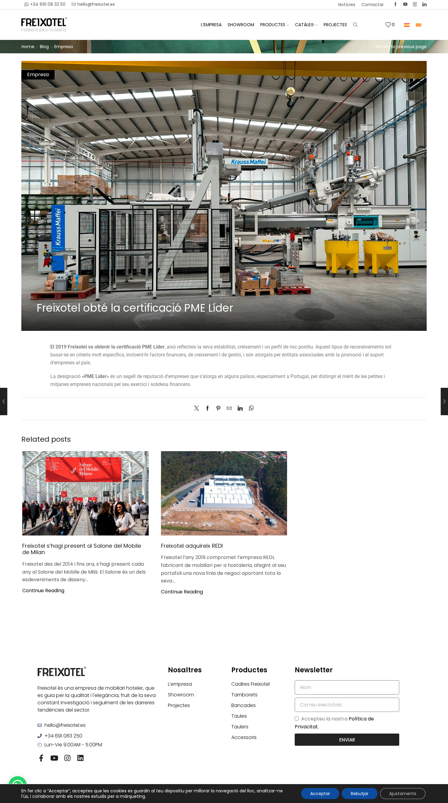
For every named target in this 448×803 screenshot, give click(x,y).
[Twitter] (405, 4)
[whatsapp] (250, 408)
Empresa (63, 47)
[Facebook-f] (40, 758)
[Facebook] (395, 4)
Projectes (335, 25)
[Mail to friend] (229, 408)
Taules (239, 716)
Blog (44, 47)
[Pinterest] (218, 408)
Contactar (372, 5)
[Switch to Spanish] (407, 24)
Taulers (239, 726)
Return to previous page (401, 47)
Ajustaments (402, 794)
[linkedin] (240, 408)
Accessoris (244, 737)
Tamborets (244, 694)
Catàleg (304, 25)
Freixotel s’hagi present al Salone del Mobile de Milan (81, 549)
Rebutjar (359, 794)
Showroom (241, 25)
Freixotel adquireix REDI (192, 546)
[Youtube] (54, 758)
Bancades (243, 705)
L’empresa (211, 25)
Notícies (346, 5)
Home (28, 47)
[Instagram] (415, 4)
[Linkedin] (424, 4)
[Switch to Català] (418, 24)
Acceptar (320, 794)
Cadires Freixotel (250, 684)
